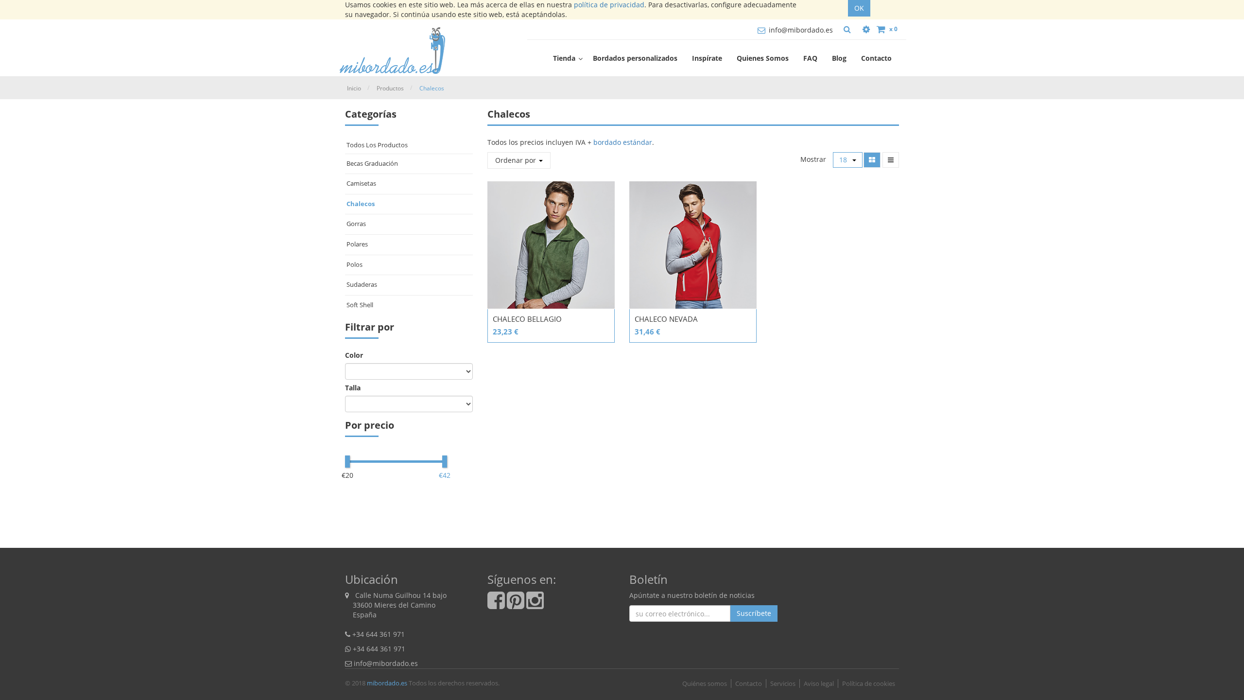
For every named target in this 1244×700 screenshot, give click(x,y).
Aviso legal (819, 683)
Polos (354, 264)
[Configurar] (866, 29)
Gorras (356, 223)
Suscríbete (754, 613)
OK (859, 8)
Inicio (354, 88)
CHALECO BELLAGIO (527, 319)
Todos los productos (377, 144)
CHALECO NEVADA (666, 319)
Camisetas (361, 183)
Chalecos (431, 88)
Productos (390, 88)
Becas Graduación (372, 163)
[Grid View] (872, 160)
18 (844, 159)
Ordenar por (516, 160)
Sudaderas (361, 284)
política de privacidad (609, 4)
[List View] (890, 160)
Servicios (782, 683)
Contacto (748, 683)
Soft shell (359, 304)
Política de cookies (868, 683)
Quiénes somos (704, 683)
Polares (357, 244)
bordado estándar (622, 142)
